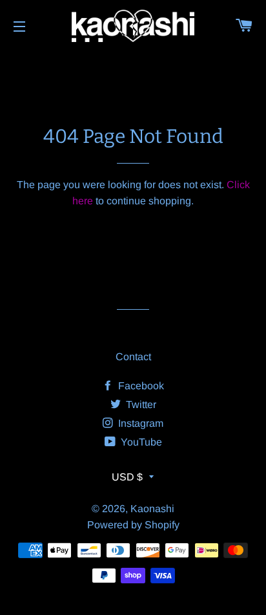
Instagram (139, 423)
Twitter (139, 404)
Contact (133, 356)
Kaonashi (152, 508)
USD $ (127, 476)
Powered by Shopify (133, 524)
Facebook (140, 385)
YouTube (140, 442)
